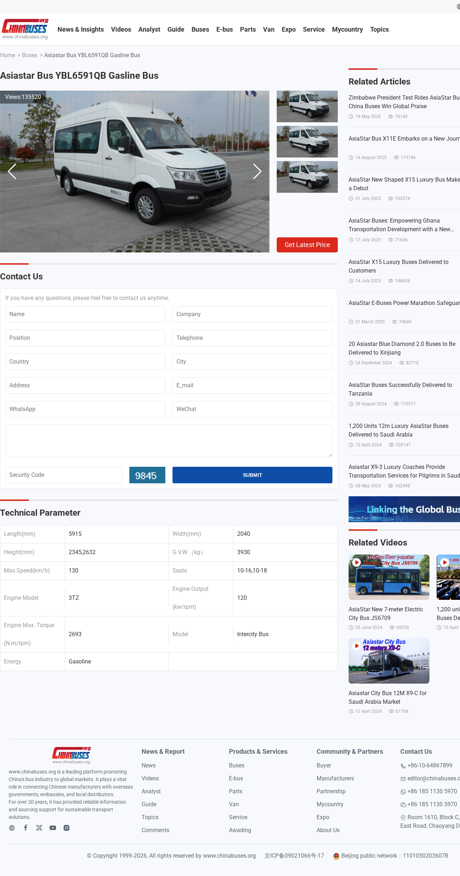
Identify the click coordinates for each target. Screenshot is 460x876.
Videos (121, 29)
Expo (289, 29)
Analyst (149, 29)
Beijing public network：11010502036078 (394, 855)
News (149, 765)
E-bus (224, 29)
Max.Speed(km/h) (27, 570)
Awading (240, 830)
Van (269, 29)
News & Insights (81, 29)
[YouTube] (53, 828)
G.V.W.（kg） (189, 552)
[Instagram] (66, 828)
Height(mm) (19, 552)
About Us (328, 830)
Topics (379, 29)
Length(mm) (20, 533)
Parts (248, 29)
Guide (175, 29)
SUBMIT (252, 475)
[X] (39, 828)
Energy (12, 661)
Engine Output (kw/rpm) (190, 597)
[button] (257, 171)
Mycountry (347, 29)
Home (7, 55)
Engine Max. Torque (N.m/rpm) (29, 634)
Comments (155, 830)
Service (314, 29)
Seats (179, 570)
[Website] (12, 828)
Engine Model (21, 597)
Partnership (331, 791)
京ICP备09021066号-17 (294, 855)
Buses (200, 29)
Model (180, 634)
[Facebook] (25, 828)
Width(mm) (186, 533)
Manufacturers (335, 778)
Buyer (324, 765)
